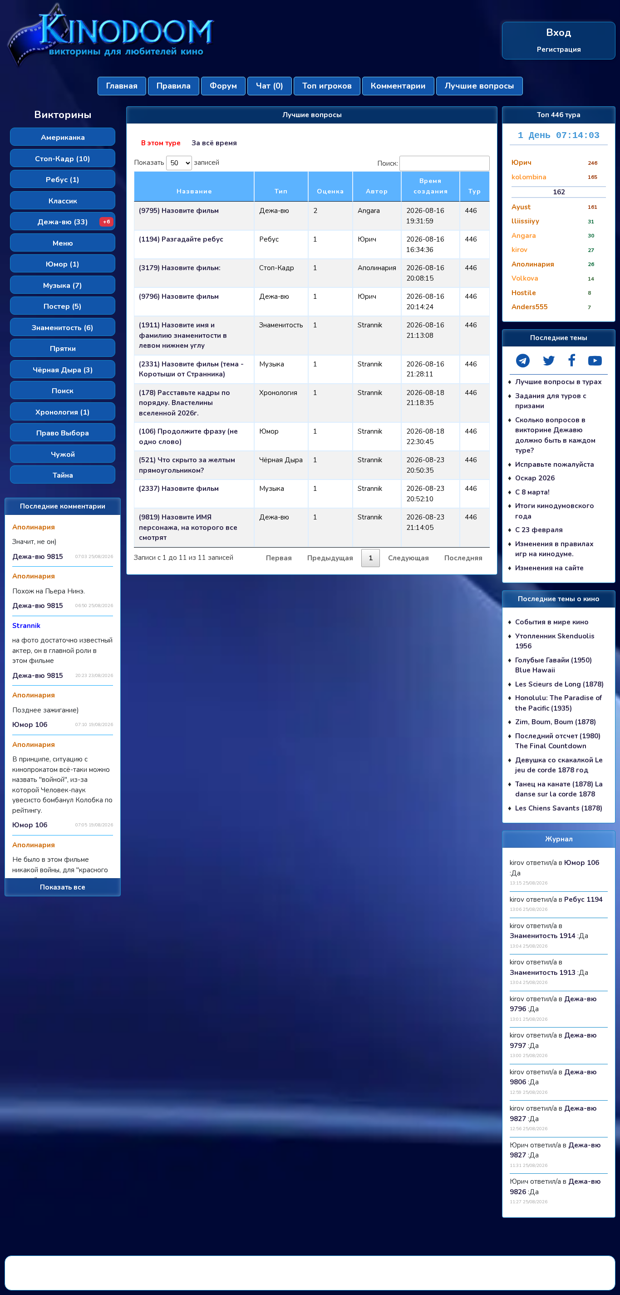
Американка (63, 138)
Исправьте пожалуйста (554, 464)
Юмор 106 (29, 724)
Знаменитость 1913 (543, 972)
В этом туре (161, 143)
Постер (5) (63, 306)
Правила (174, 85)
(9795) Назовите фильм (179, 210)
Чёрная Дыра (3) (63, 370)
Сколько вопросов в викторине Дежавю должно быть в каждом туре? (555, 435)
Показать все (62, 887)
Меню (63, 243)
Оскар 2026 (535, 478)
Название (194, 191)
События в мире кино (552, 622)
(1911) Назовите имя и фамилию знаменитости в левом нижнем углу (183, 335)
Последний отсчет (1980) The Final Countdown (557, 741)
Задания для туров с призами (550, 401)
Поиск (63, 391)
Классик (63, 201)
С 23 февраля (539, 529)
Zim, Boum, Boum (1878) (555, 722)
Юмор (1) (62, 264)
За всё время (214, 143)
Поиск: (387, 163)
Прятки (63, 349)
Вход (558, 33)
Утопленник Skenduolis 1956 (555, 641)
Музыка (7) (62, 286)
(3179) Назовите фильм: (180, 267)
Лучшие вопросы (479, 85)
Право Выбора (62, 433)
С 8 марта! (532, 492)
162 (559, 192)
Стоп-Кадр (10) (62, 159)
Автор (377, 191)
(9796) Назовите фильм (179, 296)
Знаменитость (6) (62, 328)
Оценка (330, 191)
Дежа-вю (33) (73, 222)
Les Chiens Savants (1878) (558, 808)
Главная (122, 85)
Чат (269, 85)
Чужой (63, 455)
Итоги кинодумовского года (554, 511)
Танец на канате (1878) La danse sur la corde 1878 (559, 789)
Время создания (430, 186)
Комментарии (398, 85)
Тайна (63, 475)
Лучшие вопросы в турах (558, 381)
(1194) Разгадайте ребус (181, 239)
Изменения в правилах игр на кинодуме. (554, 549)
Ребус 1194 (583, 899)
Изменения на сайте (549, 568)
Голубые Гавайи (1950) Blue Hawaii (553, 665)
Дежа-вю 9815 (37, 556)
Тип (281, 191)
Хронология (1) (62, 412)
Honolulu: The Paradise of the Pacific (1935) (558, 703)
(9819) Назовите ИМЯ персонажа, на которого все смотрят (188, 527)
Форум (223, 85)
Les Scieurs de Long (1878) (559, 684)
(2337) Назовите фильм (179, 488)
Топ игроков (327, 85)
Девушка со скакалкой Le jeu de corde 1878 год (559, 765)
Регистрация (559, 49)
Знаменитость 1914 (543, 935)
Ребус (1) (62, 180)
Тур (474, 191)
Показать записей (176, 162)
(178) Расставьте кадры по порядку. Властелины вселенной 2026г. (184, 403)
